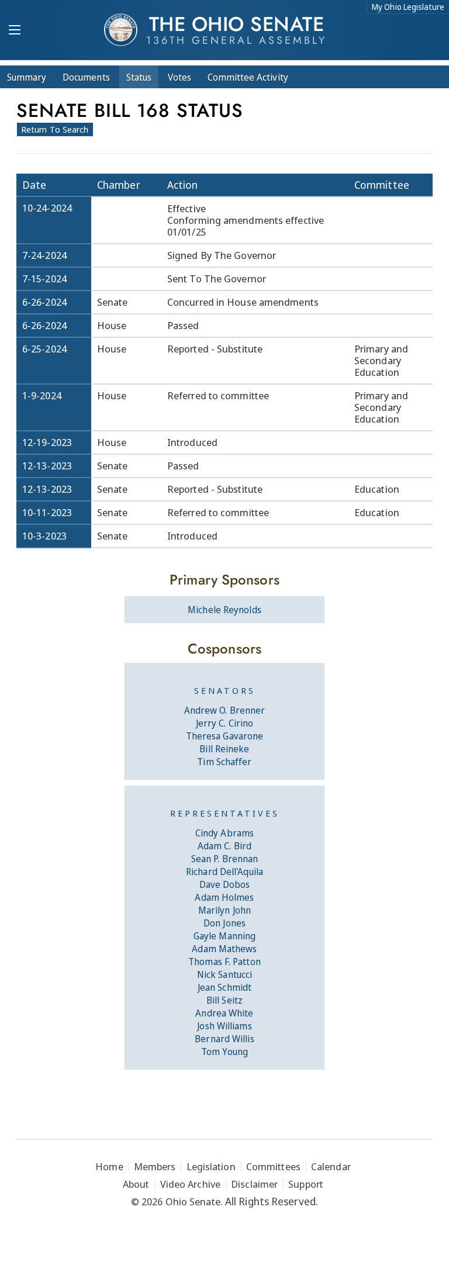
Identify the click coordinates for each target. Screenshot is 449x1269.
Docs (86, 77)
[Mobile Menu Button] (14, 31)
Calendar (331, 1166)
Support (305, 1184)
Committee (248, 77)
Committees (273, 1166)
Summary (26, 77)
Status (138, 77)
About (136, 1184)
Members (155, 1166)
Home (109, 1166)
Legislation (211, 1166)
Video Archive (190, 1184)
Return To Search (55, 129)
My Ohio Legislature (408, 6)
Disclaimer (254, 1184)
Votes (179, 77)
